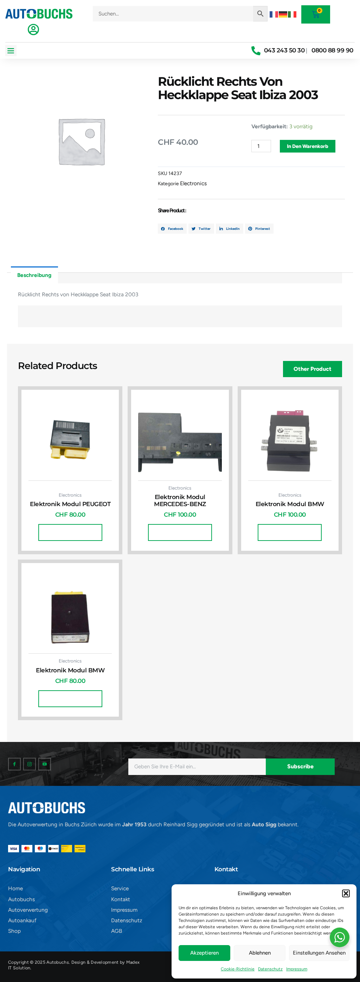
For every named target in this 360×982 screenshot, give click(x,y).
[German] (283, 13)
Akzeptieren (204, 953)
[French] (274, 13)
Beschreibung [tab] (34, 275)
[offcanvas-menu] (33, 29)
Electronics (193, 183)
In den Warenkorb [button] (70, 532)
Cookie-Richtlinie (238, 969)
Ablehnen (260, 953)
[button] (345, 893)
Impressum (296, 969)
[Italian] (292, 13)
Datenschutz (270, 969)
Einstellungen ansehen (319, 953)
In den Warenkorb (307, 146)
